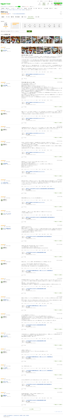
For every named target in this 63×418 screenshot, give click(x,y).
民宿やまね (4, 12)
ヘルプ (38, 1)
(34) (30, 16)
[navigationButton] (61, 39)
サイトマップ (46, 1)
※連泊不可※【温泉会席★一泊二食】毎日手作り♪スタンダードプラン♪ (35, 74)
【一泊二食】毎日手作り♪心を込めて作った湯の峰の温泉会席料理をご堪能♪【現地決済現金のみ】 (39, 236)
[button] (5, 39)
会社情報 (5, 415)
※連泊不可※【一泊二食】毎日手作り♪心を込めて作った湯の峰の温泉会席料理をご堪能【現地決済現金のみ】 (40, 188)
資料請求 (27, 415)
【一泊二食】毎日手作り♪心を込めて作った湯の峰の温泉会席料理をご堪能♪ (36, 252)
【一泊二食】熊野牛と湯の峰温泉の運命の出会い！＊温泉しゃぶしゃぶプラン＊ (36, 305)
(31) (17, 16)
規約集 (24, 415)
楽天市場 (55, 1)
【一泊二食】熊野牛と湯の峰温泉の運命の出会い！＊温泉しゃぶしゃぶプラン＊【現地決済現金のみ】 (39, 270)
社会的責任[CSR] (16, 415)
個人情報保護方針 (10, 415)
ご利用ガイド (41, 1)
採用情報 (21, 415)
